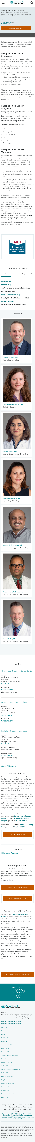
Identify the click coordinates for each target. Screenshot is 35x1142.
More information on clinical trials (17, 974)
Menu (3, 2)
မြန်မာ (12, 1114)
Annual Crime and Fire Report (10, 1069)
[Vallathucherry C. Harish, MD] (17, 589)
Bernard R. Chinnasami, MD (13, 545)
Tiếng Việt (19, 1118)
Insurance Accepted (10, 853)
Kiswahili (20, 1117)
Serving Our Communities (9, 1055)
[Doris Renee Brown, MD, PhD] (17, 402)
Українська (30, 1117)
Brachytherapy (6, 281)
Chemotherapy (6, 285)
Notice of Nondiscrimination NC (11, 1021)
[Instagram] (18, 996)
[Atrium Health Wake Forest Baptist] (17, 1007)
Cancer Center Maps (17, 834)
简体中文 (17, 1114)
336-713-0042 (8, 755)
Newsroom (4, 1031)
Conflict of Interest (7, 1076)
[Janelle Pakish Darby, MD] (17, 495)
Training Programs (7, 1038)
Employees (4, 1080)
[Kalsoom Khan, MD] (17, 448)
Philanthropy (5, 1090)
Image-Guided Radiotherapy (10, 295)
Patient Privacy (5, 1073)
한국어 (21, 1115)
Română (10, 1117)
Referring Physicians (7, 1083)
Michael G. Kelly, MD (10, 358)
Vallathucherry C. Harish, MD (13, 592)
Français (25, 1114)
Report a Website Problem (9, 1094)
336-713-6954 (22, 821)
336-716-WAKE (7, 22)
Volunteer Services (7, 1087)
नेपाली (30, 1115)
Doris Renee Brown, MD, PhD (13, 405)
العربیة (8, 1114)
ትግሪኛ (24, 1117)
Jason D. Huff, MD (9, 639)
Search (31, 1)
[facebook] (14, 991)
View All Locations (9, 766)
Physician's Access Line (17, 898)
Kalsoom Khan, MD (10, 451)
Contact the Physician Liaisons (17, 887)
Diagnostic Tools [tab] (27, 274)
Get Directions (6, 684)
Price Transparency (7, 1059)
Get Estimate (5, 1048)
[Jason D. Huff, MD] (17, 636)
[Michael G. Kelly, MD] (17, 355)
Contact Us (4, 1097)
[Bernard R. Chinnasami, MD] (17, 542)
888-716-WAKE (7, 23)
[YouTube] (23, 991)
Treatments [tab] (6, 274)
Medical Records (6, 1062)
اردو (15, 1118)
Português (4, 1117)
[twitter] (18, 991)
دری (22, 1114)
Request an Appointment (16, 28)
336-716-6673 (8, 690)
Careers (3, 1034)
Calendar (4, 1041)
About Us (4, 1027)
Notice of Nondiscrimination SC (11, 1023)
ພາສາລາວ (26, 1115)
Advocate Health (6, 1045)
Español (4, 1114)
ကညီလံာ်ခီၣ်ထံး (15, 1115)
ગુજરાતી (30, 1114)
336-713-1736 (20, 827)
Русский (15, 1117)
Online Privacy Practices (8, 1066)
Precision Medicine (7, 301)
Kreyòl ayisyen (6, 1115)
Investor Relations (7, 1052)
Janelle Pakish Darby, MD (12, 498)
